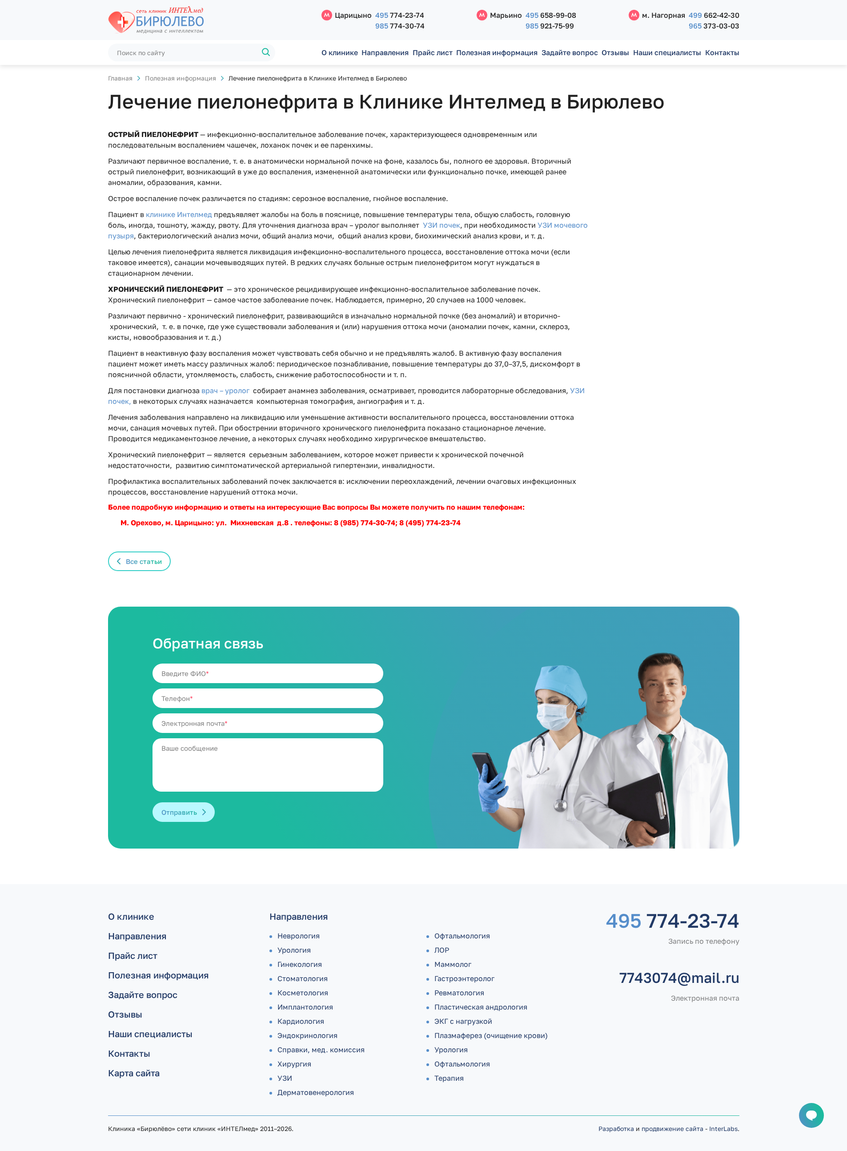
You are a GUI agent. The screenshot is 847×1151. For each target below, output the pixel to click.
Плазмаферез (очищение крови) (491, 1035)
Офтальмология (462, 935)
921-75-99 (550, 25)
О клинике (339, 52)
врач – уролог (227, 390)
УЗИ (284, 1078)
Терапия (449, 1078)
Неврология (298, 935)
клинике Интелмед (179, 214)
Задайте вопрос (570, 52)
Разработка (616, 1128)
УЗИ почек (440, 225)
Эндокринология (307, 1035)
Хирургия (294, 1063)
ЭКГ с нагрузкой (463, 1021)
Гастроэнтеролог (464, 978)
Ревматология (459, 992)
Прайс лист (433, 52)
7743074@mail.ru (679, 977)
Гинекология (299, 964)
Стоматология (302, 978)
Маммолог (452, 964)
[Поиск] (266, 52)
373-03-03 (714, 25)
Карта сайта (134, 1072)
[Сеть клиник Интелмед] (210, 20)
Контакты (722, 52)
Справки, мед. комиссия (321, 1049)
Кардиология (300, 1021)
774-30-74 (400, 25)
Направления (385, 52)
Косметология (302, 992)
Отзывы (615, 52)
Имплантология (305, 1006)
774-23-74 (399, 15)
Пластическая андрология (480, 1006)
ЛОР (441, 950)
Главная (120, 78)
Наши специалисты (667, 52)
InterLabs (723, 1128)
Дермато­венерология (315, 1092)
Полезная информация (497, 52)
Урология (294, 950)
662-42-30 (714, 15)
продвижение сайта (672, 1128)
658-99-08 (551, 15)
